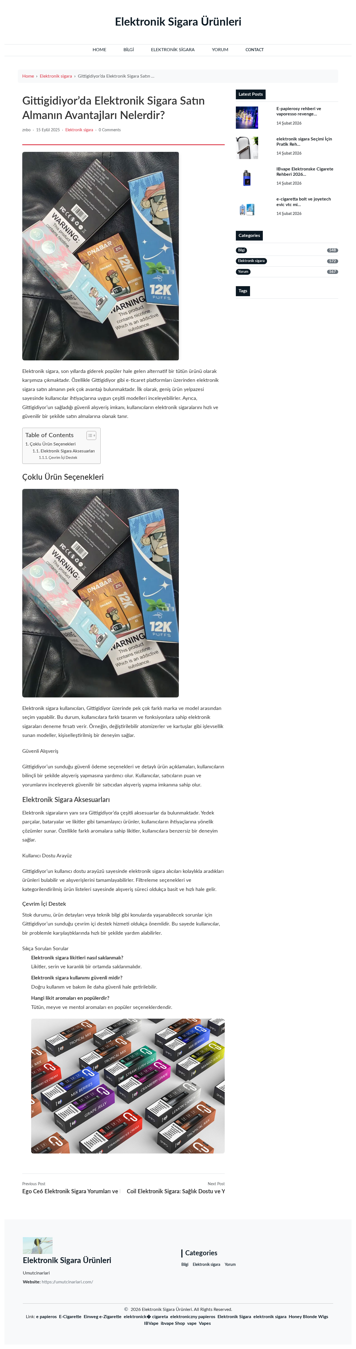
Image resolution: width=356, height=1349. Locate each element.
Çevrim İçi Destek (63, 458)
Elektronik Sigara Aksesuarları (68, 451)
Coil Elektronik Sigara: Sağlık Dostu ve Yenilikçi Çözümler (176, 1191)
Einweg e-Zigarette (103, 1317)
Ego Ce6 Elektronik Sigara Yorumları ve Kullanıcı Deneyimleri (71, 1191)
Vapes (205, 1323)
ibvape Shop (173, 1323)
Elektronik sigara (56, 76)
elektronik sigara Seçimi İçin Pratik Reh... (304, 142)
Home (28, 76)
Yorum (230, 1265)
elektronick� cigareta (146, 1317)
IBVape (151, 1323)
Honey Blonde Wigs (308, 1317)
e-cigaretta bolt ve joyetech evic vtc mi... (303, 202)
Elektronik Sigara (234, 1317)
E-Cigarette (70, 1317)
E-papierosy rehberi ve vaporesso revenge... (298, 111)
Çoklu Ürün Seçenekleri (53, 444)
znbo (26, 130)
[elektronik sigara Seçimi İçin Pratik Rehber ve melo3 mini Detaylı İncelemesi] (252, 148)
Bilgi (184, 1265)
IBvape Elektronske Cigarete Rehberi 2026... (304, 172)
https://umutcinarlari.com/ (67, 1282)
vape (192, 1323)
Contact (255, 50)
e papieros (46, 1317)
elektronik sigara (269, 1317)
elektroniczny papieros (192, 1317)
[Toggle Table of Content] (88, 435)
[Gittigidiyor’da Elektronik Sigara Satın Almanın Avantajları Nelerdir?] (100, 256)
